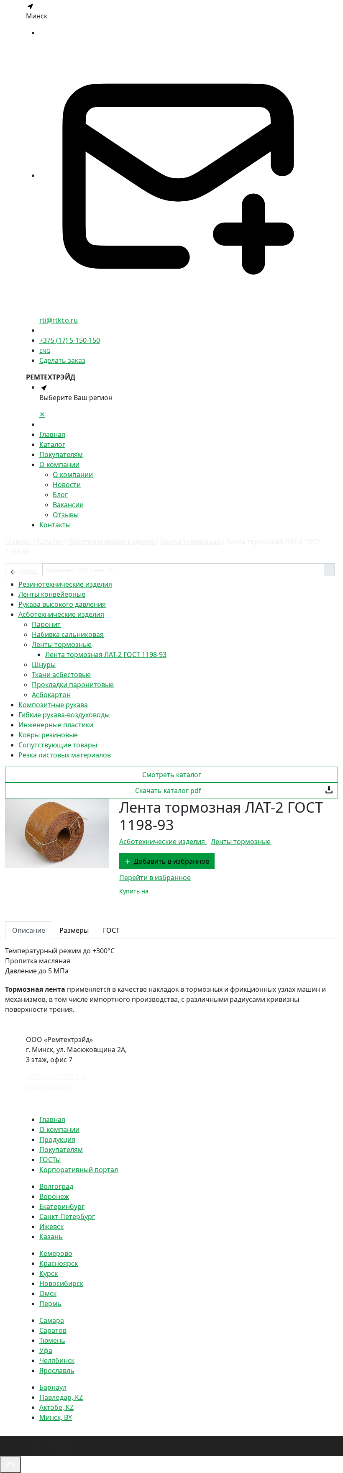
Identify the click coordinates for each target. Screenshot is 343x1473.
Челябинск (56, 1360)
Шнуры (44, 664)
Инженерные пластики (55, 724)
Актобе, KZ (56, 1407)
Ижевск (51, 1226)
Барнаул (53, 1387)
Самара (51, 1320)
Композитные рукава (53, 704)
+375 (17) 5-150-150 (69, 340)
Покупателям (61, 454)
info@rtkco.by (48, 1086)
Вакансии (68, 504)
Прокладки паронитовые (73, 684)
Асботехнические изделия (61, 614)
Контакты (55, 524)
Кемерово (55, 1253)
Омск (47, 1293)
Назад (27, 571)
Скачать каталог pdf (168, 790)
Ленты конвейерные (51, 594)
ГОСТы (50, 1159)
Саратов (53, 1330)
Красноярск (58, 1263)
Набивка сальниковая (68, 634)
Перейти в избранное (155, 877)
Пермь (50, 1303)
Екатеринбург (61, 1206)
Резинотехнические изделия (65, 584)
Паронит (46, 624)
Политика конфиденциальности (78, 1102)
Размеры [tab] (74, 930)
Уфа (45, 1350)
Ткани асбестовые (61, 674)
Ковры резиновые (48, 734)
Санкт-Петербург (67, 1216)
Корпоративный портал (78, 1169)
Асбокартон (51, 694)
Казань (51, 1236)
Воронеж (54, 1196)
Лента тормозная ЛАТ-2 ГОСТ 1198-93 (105, 654)
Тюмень (52, 1340)
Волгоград (56, 1186)
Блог (60, 494)
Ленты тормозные (62, 644)
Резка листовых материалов (64, 755)
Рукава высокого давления (62, 604)
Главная (52, 434)
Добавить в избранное (171, 861)
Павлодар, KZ (61, 1397)
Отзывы (66, 514)
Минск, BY (55, 1417)
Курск (48, 1273)
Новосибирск (61, 1283)
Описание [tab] (28, 930)
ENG (44, 350)
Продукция (57, 1139)
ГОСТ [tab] (111, 930)
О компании (59, 464)
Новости (67, 484)
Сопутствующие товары (57, 744)
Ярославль (56, 1370)
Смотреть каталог (171, 774)
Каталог (52, 444)
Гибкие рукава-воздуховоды (64, 714)
